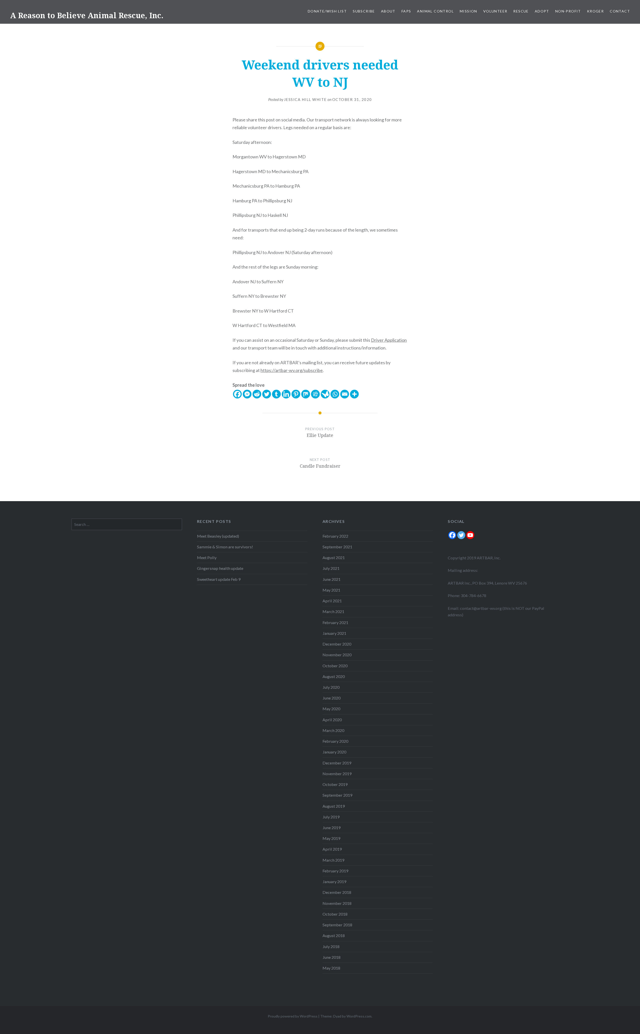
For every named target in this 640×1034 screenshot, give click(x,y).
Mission (468, 11)
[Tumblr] (276, 394)
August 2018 (333, 935)
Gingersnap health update (220, 568)
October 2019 (335, 784)
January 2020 (334, 751)
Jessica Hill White (305, 99)
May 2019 (331, 838)
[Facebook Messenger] (247, 394)
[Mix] (305, 394)
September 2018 (337, 924)
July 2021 (331, 568)
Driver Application (389, 340)
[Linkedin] (286, 394)
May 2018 (331, 968)
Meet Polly (206, 557)
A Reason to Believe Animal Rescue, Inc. (87, 15)
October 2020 (335, 665)
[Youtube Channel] (470, 535)
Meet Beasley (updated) (218, 536)
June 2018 (331, 957)
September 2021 (337, 546)
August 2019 (333, 806)
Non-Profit (568, 11)
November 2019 (337, 773)
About (388, 11)
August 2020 (333, 676)
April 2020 (332, 719)
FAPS (406, 11)
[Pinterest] (296, 394)
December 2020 (336, 644)
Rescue (520, 11)
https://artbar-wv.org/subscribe (291, 370)
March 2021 (333, 611)
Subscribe (364, 11)
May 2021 (331, 590)
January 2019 (334, 881)
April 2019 (332, 849)
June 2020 (331, 697)
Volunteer (495, 11)
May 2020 (331, 708)
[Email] (344, 394)
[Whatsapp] (334, 394)
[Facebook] (237, 394)
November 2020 (337, 654)
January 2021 (334, 633)
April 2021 (332, 600)
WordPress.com (359, 1016)
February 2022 (335, 536)
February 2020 (335, 741)
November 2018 (337, 903)
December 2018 (336, 892)
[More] (354, 394)
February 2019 (335, 870)
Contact (620, 11)
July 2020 (331, 687)
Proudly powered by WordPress (293, 1016)
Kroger (595, 11)
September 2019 (337, 795)
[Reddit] (256, 394)
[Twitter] (266, 394)
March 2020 (333, 730)
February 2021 (335, 622)
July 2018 (331, 946)
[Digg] (315, 394)
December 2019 (336, 762)
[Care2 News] (325, 394)
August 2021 (333, 557)
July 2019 (331, 816)
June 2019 (331, 827)
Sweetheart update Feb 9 (218, 579)
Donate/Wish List (327, 11)
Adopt (542, 11)
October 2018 (335, 914)
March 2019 (333, 860)
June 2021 (331, 579)
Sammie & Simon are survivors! (225, 546)
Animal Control (435, 11)
